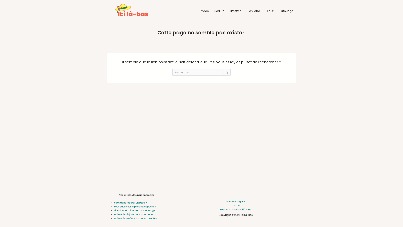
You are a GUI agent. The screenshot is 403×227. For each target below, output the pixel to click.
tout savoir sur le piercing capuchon (135, 206)
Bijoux (270, 11)
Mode (205, 11)
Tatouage (286, 11)
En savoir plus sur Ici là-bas (235, 209)
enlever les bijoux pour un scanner (133, 214)
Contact (236, 205)
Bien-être (253, 11)
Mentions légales (236, 201)
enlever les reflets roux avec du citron (136, 218)
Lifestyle (235, 11)
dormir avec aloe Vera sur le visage (134, 210)
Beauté (219, 11)
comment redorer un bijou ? (130, 202)
